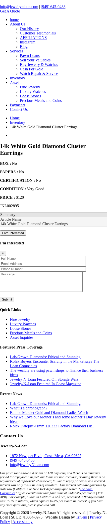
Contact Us (19, 109)
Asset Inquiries (21, 337)
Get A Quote (10, 11)
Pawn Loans (30, 55)
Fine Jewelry (30, 87)
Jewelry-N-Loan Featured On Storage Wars (44, 379)
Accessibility (22, 522)
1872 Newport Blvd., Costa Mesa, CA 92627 (45, 456)
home (14, 19)
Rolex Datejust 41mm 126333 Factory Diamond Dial (52, 426)
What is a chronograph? (28, 408)
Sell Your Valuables (35, 60)
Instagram (27, 42)
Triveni (81, 517)
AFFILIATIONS (33, 37)
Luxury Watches (33, 91)
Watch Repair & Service (39, 73)
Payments (17, 105)
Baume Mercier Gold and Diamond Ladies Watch (49, 412)
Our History (29, 28)
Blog (24, 46)
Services (16, 51)
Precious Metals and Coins (41, 100)
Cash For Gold (31, 69)
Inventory (17, 78)
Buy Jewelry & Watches (39, 64)
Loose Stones (30, 96)
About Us (17, 24)
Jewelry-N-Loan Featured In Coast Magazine (45, 384)
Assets (15, 82)
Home (15, 118)
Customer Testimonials (38, 33)
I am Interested (13, 233)
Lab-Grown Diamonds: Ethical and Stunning (45, 357)
